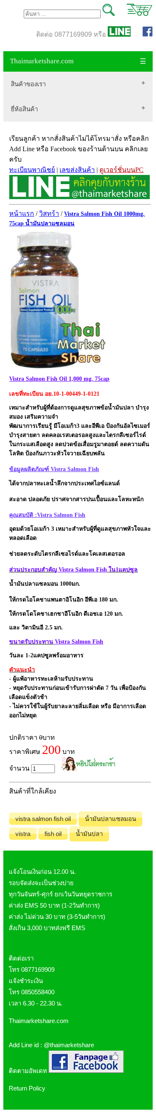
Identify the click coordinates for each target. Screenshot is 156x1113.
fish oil (53, 833)
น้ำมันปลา (89, 833)
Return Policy (27, 1088)
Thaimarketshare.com (42, 61)
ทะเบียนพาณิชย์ (32, 169)
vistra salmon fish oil (43, 818)
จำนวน (20, 768)
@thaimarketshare (69, 1044)
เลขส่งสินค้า (77, 169)
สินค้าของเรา (28, 83)
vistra (22, 833)
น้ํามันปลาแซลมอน (110, 818)
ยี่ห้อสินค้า (24, 108)
